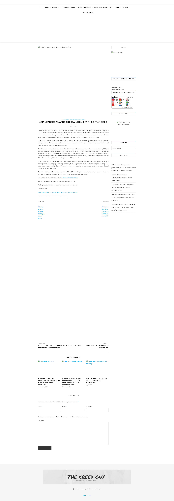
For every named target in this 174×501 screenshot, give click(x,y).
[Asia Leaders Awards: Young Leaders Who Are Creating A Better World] (41, 273)
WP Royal (98, 489)
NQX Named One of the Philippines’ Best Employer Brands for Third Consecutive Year (122, 187)
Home (47, 7)
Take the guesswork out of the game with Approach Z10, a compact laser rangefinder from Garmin (123, 207)
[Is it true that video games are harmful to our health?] (105, 273)
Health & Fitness (121, 7)
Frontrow (55, 197)
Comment (41, 420)
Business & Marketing (102, 7)
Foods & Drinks (69, 7)
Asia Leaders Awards (44, 197)
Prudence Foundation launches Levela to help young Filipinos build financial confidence (123, 197)
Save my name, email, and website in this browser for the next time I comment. (63, 417)
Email (64, 406)
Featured (81, 119)
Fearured (55, 7)
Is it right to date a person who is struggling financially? (96, 381)
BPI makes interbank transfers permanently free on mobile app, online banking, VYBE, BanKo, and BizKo (123, 167)
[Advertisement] (87, 29)
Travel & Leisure (84, 7)
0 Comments (105, 201)
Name (40, 406)
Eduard (42, 201)
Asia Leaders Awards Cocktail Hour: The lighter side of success (57, 192)
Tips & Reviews (87, 12)
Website (89, 406)
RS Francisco (63, 197)
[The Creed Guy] (87, 477)
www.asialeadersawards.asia (69, 178)
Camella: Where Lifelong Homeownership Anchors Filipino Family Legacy (121, 177)
